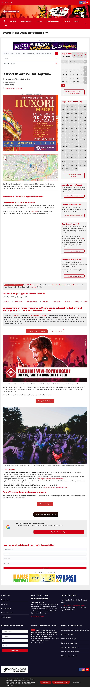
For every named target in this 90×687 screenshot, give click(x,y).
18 (66, 78)
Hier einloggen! (57, 331)
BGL (63, 109)
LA (67, 139)
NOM (76, 146)
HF (76, 128)
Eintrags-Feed (6, 608)
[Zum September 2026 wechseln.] (85, 54)
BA (76, 106)
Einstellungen (27, 683)
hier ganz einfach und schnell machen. (52, 479)
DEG (67, 113)
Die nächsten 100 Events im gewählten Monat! (74, 92)
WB (63, 168)
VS (76, 165)
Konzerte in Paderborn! (69, 643)
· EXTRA (77, 21)
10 (63, 75)
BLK (76, 109)
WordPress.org (6, 617)
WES (72, 168)
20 (74, 78)
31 (63, 85)
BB (80, 106)
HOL (67, 132)
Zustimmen (45, 682)
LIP (76, 139)
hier (19, 206)
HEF (72, 128)
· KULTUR (38, 21)
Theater (31, 302)
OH (63, 150)
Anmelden (4, 604)
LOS (81, 139)
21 (78, 78)
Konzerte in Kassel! (67, 634)
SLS (76, 157)
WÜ (76, 168)
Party (63, 302)
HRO (76, 132)
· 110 (5, 26)
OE (80, 146)
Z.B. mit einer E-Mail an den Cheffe (73, 605)
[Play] (45, 358)
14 (78, 75)
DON (63, 117)
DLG (80, 113)
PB (67, 150)
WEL (67, 168)
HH (80, 128)
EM (80, 117)
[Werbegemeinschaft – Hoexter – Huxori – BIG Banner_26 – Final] (30, 123)
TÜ (80, 161)
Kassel (54, 285)
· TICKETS (66, 21)
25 (67, 82)
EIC (76, 117)
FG (80, 121)
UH (85, 161)
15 (81, 75)
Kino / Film (4, 302)
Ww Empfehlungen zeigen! (74, 215)
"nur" (31, 285)
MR (85, 143)
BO (80, 109)
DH (76, 113)
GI (67, 124)
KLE (72, 135)
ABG (63, 106)
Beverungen (33, 287)
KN (76, 135)
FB (67, 121)
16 (85, 75)
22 (81, 78)
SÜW (63, 161)
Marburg (73, 285)
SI (63, 157)
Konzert (72, 302)
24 (63, 82)
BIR (72, 109)
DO (85, 113)
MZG (63, 146)
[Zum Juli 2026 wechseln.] (74, 54)
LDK (72, 139)
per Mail (35, 211)
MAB (85, 139)
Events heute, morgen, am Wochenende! (75, 630)
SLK (72, 157)
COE (63, 113)
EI (71, 117)
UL (63, 165)
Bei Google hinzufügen (58, 532)
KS (80, 135)
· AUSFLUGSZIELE (52, 21)
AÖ (67, 106)
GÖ (72, 124)
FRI (63, 124)
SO (80, 157)
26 (70, 82)
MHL (67, 143)
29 (81, 82)
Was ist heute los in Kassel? (70, 651)
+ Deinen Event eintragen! (37, 331)
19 (70, 78)
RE (72, 154)
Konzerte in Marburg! (68, 639)
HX (63, 135)
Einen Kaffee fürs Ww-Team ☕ (46, 514)
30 (85, 82)
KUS (85, 135)
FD (72, 121)
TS (76, 161)
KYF (63, 139)
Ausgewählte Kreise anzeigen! (74, 175)
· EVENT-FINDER (26, 21)
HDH (67, 128)
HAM (85, 124)
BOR (85, 109)
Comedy (83, 302)
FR (85, 121)
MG (63, 143)
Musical (53, 302)
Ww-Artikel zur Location (13, 88)
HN (63, 132)
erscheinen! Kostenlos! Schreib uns (55, 487)
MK (76, 143)
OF (85, 146)
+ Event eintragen (74, 251)
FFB (76, 121)
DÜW (67, 117)
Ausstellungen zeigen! (74, 196)
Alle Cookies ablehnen (61, 682)
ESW (85, 117)
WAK (85, 165)
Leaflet (46, 180)
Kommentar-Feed (7, 613)
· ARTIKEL (12, 21)
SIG (68, 157)
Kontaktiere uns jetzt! (74, 276)
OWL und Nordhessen (29, 310)
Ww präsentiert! (18, 302)
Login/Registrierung (37, 616)
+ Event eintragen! (45, 504)
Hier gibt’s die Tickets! (45, 401)
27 (74, 82)
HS (80, 132)
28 (78, 82)
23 (85, 78)
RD (67, 154)
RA (85, 150)
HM (85, 128)
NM (72, 146)
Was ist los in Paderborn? (70, 647)
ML (80, 143)
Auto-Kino (42, 302)
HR (72, 132)
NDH (67, 146)
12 (70, 75)
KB (67, 135)
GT (76, 124)
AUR (72, 106)
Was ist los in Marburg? (69, 656)
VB (72, 165)
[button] (85, 23)
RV (80, 154)
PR (76, 150)
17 (63, 78)
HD (63, 128)
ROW (76, 154)
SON (85, 157)
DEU (72, 113)
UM (68, 165)
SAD (85, 154)
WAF (80, 165)
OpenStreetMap (54, 180)
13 (74, 75)
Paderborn (62, 285)
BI (67, 109)
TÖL (72, 161)
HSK (85, 132)
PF (72, 150)
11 (66, 75)
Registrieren (5, 600)
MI (72, 143)
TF (67, 161)
